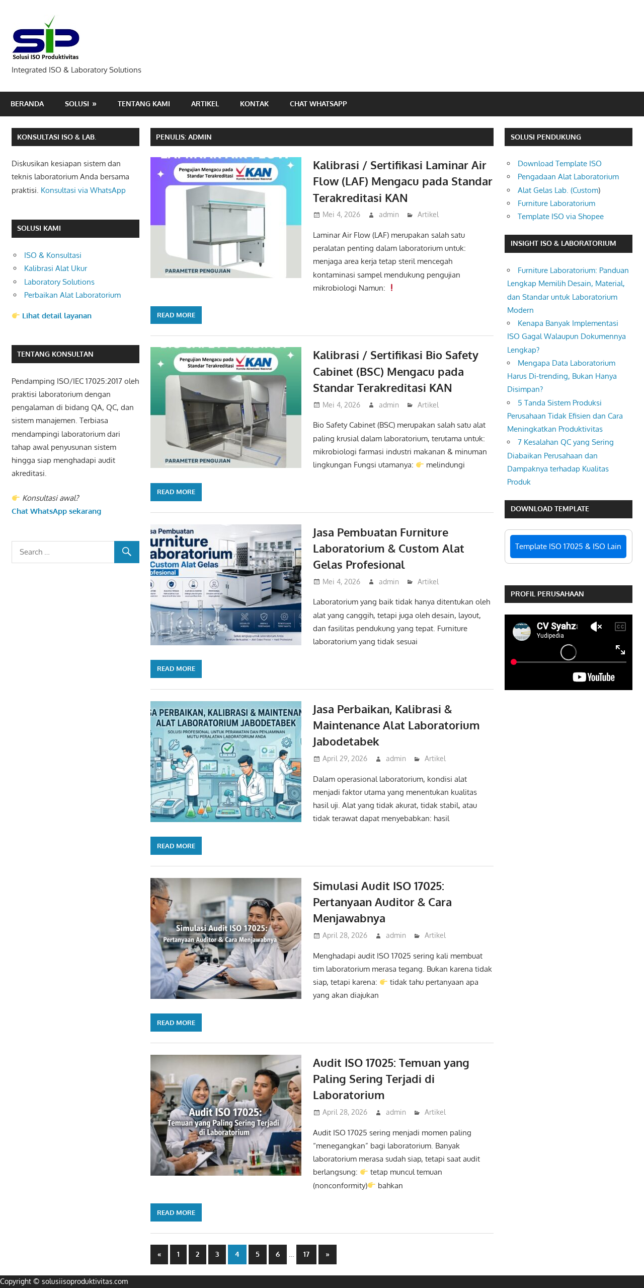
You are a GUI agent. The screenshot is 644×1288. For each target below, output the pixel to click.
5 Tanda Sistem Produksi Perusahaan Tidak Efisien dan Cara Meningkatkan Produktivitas (565, 416)
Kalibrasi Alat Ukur (55, 268)
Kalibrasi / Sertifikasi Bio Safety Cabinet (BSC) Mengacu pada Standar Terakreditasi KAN (395, 371)
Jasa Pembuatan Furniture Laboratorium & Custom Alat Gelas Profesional (388, 548)
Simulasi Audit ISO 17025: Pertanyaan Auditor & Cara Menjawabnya (382, 901)
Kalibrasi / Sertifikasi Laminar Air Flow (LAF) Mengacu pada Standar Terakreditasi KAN (403, 181)
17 (306, 1254)
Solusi (77, 103)
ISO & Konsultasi (53, 255)
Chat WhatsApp (318, 103)
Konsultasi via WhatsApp (83, 190)
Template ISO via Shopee (561, 216)
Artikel (205, 103)
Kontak (254, 103)
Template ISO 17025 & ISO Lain (568, 546)
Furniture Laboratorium (556, 203)
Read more (176, 315)
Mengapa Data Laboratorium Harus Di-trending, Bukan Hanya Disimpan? (562, 376)
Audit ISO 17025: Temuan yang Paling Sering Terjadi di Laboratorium (391, 1078)
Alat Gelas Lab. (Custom (558, 190)
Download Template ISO (560, 163)
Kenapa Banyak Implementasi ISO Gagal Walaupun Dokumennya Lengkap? (566, 336)
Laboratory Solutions (59, 282)
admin (389, 214)
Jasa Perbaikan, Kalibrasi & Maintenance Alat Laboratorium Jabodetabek (396, 725)
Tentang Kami (144, 103)
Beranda (27, 103)
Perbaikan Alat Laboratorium (72, 295)
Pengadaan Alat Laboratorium (568, 176)
